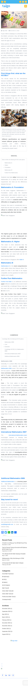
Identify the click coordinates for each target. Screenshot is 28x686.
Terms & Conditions (14, 681)
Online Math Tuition (7, 591)
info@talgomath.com (2, 2)
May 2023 (4, 614)
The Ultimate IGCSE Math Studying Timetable (13, 553)
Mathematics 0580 (6, 368)
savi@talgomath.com (7, 524)
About (15, 653)
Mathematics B (5, 266)
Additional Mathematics (7, 481)
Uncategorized (6, 599)
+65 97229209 (5, 2)
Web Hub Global (17, 684)
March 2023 (5, 617)
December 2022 (6, 622)
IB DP (3, 579)
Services (3, 655)
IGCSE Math (5, 585)
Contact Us (17, 657)
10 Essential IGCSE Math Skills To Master (12, 563)
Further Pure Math (6, 281)
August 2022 (5, 634)
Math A (22, 259)
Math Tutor (5, 588)
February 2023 (6, 620)
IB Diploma (5, 576)
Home (2, 653)
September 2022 (6, 631)
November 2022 (6, 625)
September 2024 (6, 611)
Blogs (2, 657)
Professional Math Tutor (8, 596)
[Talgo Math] (6, 6)
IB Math (4, 582)
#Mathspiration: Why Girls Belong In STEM (13, 558)
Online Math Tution (7, 593)
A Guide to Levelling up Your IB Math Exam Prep (14, 543)
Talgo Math (11, 679)
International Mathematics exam (18, 435)
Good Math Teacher (7, 573)
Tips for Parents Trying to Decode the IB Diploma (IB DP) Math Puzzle (14, 548)
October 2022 (5, 628)
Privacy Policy (14, 682)
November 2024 (6, 608)
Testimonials (17, 655)
